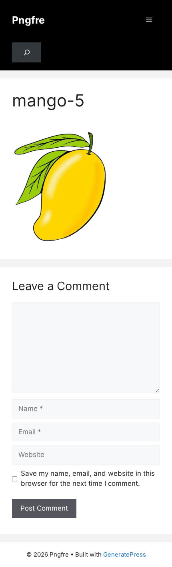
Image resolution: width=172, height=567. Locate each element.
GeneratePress (124, 554)
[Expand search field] (26, 52)
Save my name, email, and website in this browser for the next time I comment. (88, 478)
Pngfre (28, 20)
